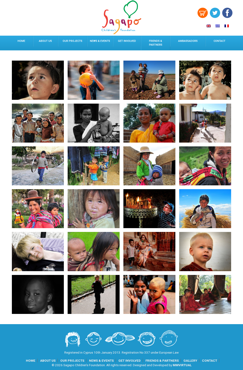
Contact (219, 41)
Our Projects (72, 41)
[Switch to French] (226, 26)
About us (45, 41)
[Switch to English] (208, 26)
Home (21, 41)
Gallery (190, 360)
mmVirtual (182, 365)
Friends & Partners (155, 42)
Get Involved (127, 41)
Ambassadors (188, 41)
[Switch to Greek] (217, 26)
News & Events (100, 41)
